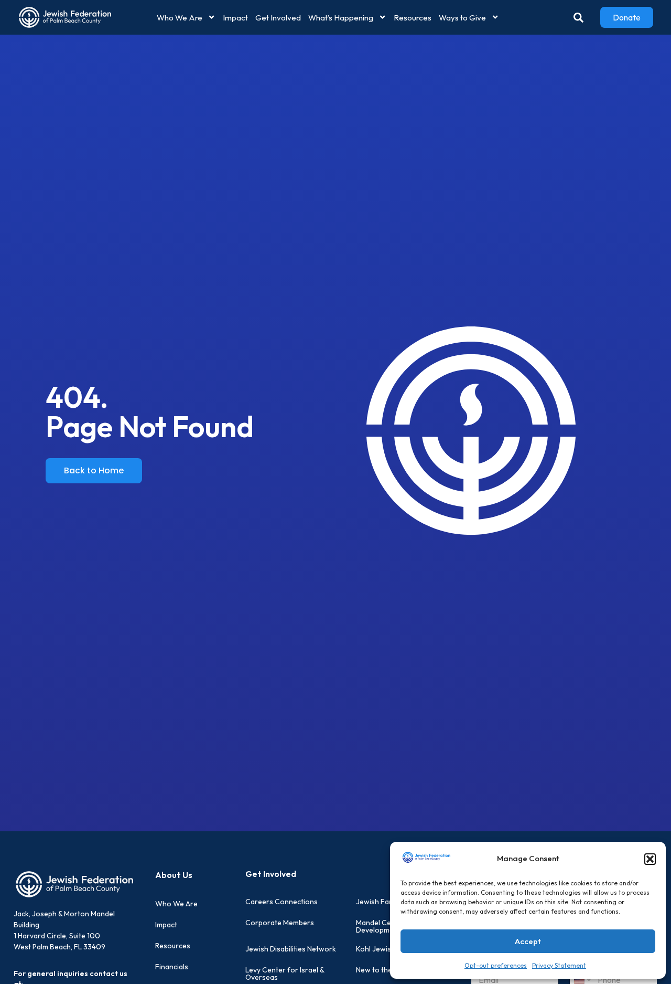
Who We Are (179, 18)
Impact (235, 18)
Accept (528, 941)
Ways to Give (462, 18)
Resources (412, 18)
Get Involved (278, 18)
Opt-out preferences (495, 965)
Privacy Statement (559, 965)
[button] (650, 859)
